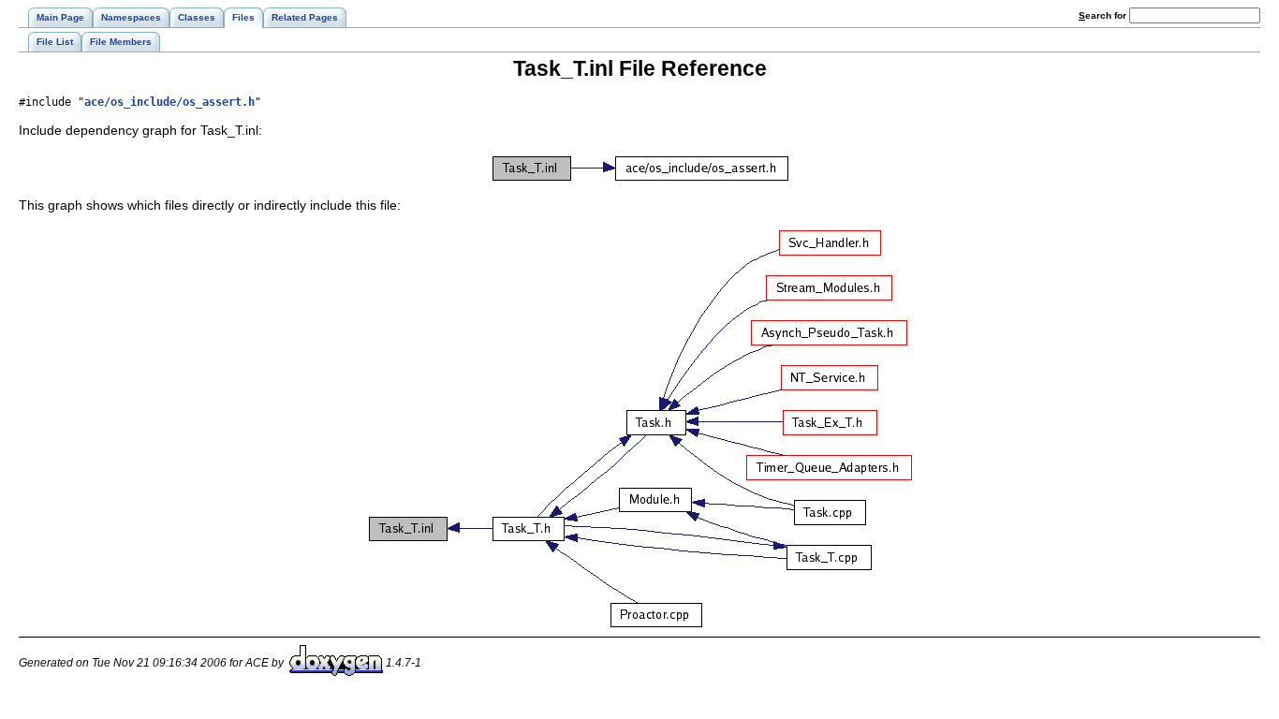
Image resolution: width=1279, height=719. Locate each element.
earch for (1104, 15)
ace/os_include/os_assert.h (169, 102)
